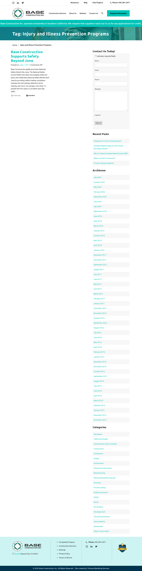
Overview (97, 483)
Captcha (98, 115)
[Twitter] (23, 2)
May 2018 (98, 240)
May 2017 (98, 284)
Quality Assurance (101, 492)
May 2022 (98, 187)
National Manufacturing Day (104, 478)
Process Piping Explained (104, 163)
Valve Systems (99, 521)
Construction (99, 449)
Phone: (121, 3)
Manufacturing (99, 473)
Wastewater (98, 526)
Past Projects (98, 3)
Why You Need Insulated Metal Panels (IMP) (111, 153)
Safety (96, 497)
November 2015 (100, 367)
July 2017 (97, 274)
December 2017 (100, 255)
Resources (75, 3)
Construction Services (57, 13)
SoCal (96, 502)
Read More (31, 95)
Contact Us (93, 13)
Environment (99, 463)
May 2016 (98, 342)
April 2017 (98, 289)
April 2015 (98, 396)
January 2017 (99, 303)
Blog (85, 3)
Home (14, 45)
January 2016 (99, 357)
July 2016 (97, 333)
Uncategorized (99, 512)
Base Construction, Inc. (48, 568)
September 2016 (100, 323)
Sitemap (62, 550)
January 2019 (99, 231)
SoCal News (98, 507)
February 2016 (99, 352)
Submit (98, 123)
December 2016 (100, 308)
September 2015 (100, 376)
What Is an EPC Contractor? (104, 158)
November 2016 (100, 313)
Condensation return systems (105, 444)
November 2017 (100, 260)
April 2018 (98, 245)
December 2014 (100, 415)
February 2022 (99, 192)
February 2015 (99, 405)
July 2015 (97, 386)
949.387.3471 (100, 542)
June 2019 (98, 216)
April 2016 (98, 347)
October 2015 (99, 371)
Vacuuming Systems (102, 517)
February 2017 (99, 299)
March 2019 (98, 226)
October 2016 (99, 318)
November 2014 (100, 420)
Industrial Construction (103, 468)
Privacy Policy (64, 554)
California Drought (101, 439)
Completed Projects (67, 542)
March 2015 (98, 400)
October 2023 (99, 182)
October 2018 (99, 236)
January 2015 (99, 410)
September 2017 (100, 265)
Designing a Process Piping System (108, 141)
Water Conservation (101, 531)
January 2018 (99, 250)
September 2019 (100, 211)
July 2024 (97, 177)
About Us (73, 13)
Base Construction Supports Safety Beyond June (27, 56)
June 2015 (98, 391)
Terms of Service (65, 558)
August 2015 (99, 381)
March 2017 (98, 294)
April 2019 (98, 221)
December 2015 (100, 362)
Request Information (118, 13)
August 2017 (99, 270)
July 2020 (97, 206)
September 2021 (100, 197)
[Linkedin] (18, 2)
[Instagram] (13, 2)
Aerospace (98, 434)
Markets (83, 13)
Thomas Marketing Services (98, 568)
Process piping (100, 487)
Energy (96, 458)
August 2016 (99, 328)
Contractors (98, 454)
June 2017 (98, 279)
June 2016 (98, 337)
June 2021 (98, 202)
